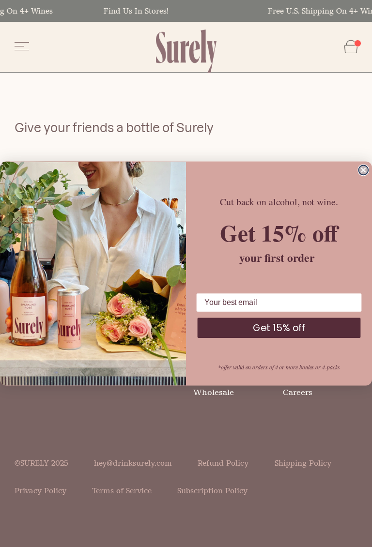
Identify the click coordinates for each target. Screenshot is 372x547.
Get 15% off (279, 327)
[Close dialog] (363, 170)
